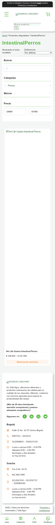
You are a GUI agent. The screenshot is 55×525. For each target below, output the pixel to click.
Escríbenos (48, 522)
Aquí (39, 3)
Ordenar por (29, 49)
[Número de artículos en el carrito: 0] (48, 14)
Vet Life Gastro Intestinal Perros (21, 351)
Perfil (34, 522)
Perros (11, 85)
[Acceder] (34, 518)
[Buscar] (16, 28)
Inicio (7, 522)
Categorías (21, 522)
